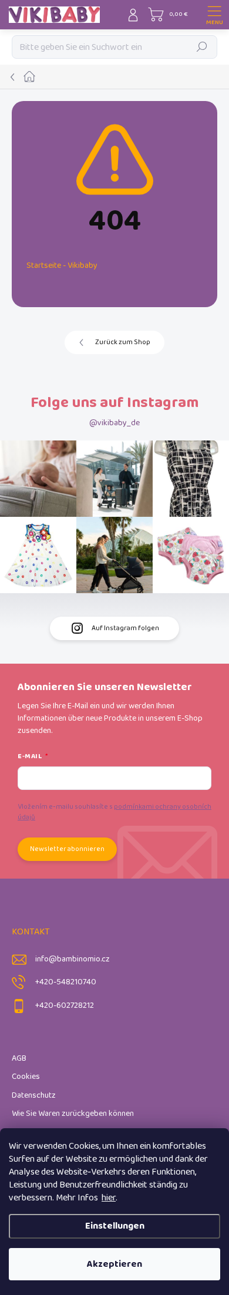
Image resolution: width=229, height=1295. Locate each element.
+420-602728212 (64, 1005)
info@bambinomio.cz (72, 959)
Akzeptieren (114, 1264)
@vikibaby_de (114, 423)
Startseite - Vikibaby (61, 265)
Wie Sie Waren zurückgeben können (73, 1113)
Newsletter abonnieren (67, 849)
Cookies (26, 1076)
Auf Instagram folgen (125, 628)
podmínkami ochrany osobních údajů (114, 811)
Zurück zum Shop (122, 342)
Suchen (202, 47)
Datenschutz (34, 1095)
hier (109, 1197)
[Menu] (214, 14)
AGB (19, 1058)
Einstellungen (114, 1226)
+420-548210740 (65, 982)
